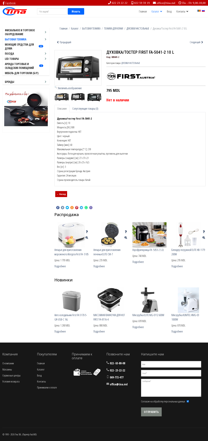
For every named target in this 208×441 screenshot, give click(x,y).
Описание (62, 108)
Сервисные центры (11, 375)
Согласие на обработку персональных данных (163, 401)
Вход (169, 11)
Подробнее (60, 266)
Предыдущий (65, 42)
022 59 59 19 (142, 3)
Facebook (10, 3)
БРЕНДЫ (9, 82)
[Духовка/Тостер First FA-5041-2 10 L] (62, 97)
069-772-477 (117, 377)
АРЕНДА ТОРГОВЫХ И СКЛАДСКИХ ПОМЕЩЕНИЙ (19, 66)
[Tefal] (26, 108)
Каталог (155, 11)
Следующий (195, 42)
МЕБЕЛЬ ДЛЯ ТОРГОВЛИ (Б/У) (22, 73)
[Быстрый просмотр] (86, 238)
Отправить (151, 412)
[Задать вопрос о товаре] (86, 232)
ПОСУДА (9, 53)
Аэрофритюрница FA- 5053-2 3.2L (148, 250)
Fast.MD (33, 434)
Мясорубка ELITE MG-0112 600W (148, 315)
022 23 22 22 (119, 3)
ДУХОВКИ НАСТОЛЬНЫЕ (130, 63)
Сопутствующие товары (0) (85, 108)
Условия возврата (11, 381)
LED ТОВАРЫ (12, 59)
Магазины (7, 369)
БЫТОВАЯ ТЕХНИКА (15, 39)
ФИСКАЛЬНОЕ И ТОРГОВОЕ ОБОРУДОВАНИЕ (20, 32)
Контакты (180, 11)
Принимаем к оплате (47, 387)
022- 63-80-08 (117, 363)
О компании (8, 363)
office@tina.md (166, 3)
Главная (143, 11)
